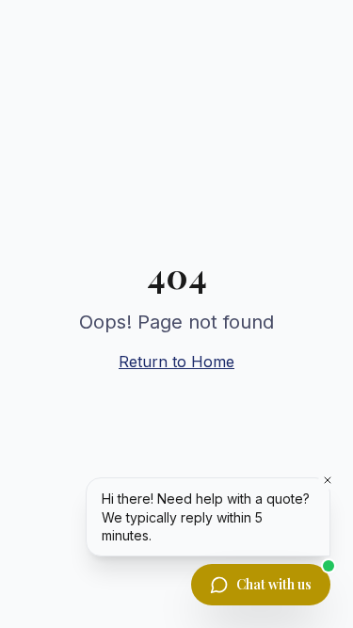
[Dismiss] (327, 480)
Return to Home (176, 361)
